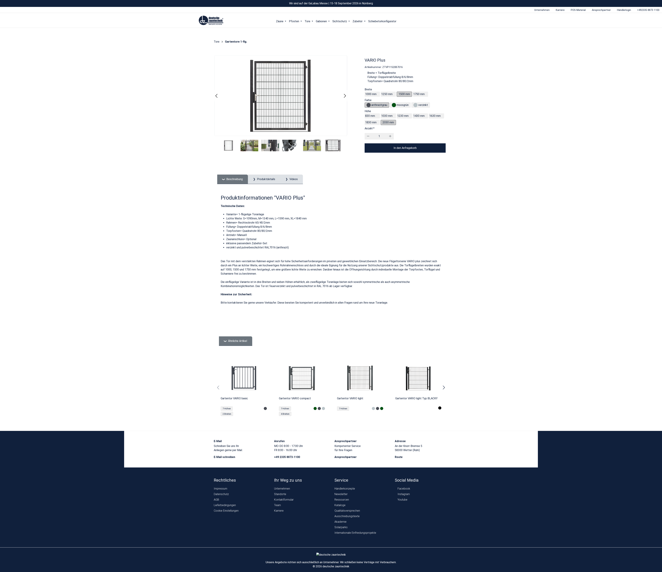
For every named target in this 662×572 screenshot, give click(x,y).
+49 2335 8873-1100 (287, 457)
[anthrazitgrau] (369, 105)
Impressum (220, 488)
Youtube (402, 499)
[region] (331, 387)
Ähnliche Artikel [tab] (237, 341)
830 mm (370, 115)
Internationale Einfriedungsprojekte (355, 532)
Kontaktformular (284, 499)
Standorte (280, 494)
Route (399, 457)
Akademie (340, 521)
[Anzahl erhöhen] (390, 136)
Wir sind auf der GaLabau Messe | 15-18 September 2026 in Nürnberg (331, 3)
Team (277, 505)
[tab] (232, 179)
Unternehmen (282, 488)
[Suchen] (456, 21)
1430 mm (419, 115)
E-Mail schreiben (225, 457)
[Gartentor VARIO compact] (302, 378)
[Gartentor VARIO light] (360, 378)
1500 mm (404, 94)
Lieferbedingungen (225, 505)
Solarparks (341, 527)
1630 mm (435, 115)
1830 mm (371, 122)
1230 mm (403, 115)
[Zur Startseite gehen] (211, 20)
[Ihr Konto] (449, 21)
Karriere (279, 510)
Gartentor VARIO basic (234, 398)
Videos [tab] (293, 179)
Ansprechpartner (345, 457)
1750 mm (419, 94)
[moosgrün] (394, 105)
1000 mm (371, 94)
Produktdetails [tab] (265, 179)
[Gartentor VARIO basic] (243, 378)
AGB (216, 499)
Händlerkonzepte (344, 488)
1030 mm (387, 115)
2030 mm (388, 122)
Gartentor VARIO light (350, 398)
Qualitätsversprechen (347, 510)
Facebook (403, 488)
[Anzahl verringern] (368, 136)
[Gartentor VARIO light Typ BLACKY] (418, 378)
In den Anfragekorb (405, 148)
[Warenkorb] (462, 21)
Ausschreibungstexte (347, 516)
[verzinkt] (415, 105)
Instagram (403, 494)
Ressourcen (341, 499)
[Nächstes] (345, 95)
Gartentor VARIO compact (295, 398)
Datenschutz (221, 494)
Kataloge (339, 505)
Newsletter (341, 494)
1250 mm (387, 94)
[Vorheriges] (216, 95)
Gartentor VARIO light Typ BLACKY (416, 398)
